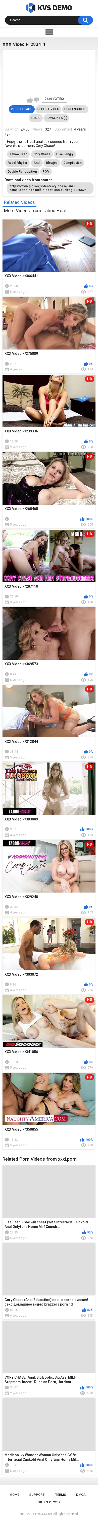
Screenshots (75, 109)
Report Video (48, 109)
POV (46, 171)
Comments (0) (56, 118)
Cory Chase (42, 154)
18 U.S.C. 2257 (49, 1502)
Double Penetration (22, 171)
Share (35, 118)
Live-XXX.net (43, 1514)
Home (14, 1495)
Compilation (73, 163)
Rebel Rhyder (17, 163)
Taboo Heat (18, 154)
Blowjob (52, 163)
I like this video (30, 100)
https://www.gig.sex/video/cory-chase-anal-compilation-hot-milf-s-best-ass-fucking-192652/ (48, 188)
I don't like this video (36, 100)
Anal (37, 163)
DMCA (81, 1495)
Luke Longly (64, 154)
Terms (60, 1495)
